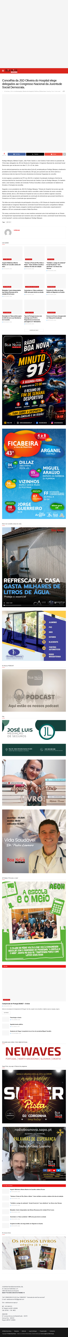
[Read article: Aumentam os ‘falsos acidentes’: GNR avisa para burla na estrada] (34, 281)
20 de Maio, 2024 (8, 91)
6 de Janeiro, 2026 (15, 1026)
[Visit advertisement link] (34, 34)
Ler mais (7, 1012)
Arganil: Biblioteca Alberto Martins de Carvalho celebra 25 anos (11, 264)
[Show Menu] (3, 70)
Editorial (24, 1331)
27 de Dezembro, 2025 (16, 1033)
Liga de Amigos (33, 1331)
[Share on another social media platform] (64, 154)
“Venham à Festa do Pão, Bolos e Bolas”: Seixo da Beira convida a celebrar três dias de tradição (34, 264)
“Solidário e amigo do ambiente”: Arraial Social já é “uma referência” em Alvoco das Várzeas (36, 1203)
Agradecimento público (16, 1024)
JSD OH (8, 222)
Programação (43, 1331)
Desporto (7, 999)
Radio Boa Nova (12, 1333)
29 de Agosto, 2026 (7, 268)
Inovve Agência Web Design (47, 1333)
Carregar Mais (34, 330)
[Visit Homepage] (11, 71)
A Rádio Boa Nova (6, 1331)
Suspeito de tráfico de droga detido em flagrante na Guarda (26, 1223)
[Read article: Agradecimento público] (5, 1026)
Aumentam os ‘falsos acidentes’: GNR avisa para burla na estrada (28, 1216)
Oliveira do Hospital (28, 91)
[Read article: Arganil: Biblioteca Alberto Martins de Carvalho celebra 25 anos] (12, 253)
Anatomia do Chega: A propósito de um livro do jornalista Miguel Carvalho (30, 1031)
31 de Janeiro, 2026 (15, 1019)
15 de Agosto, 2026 (7, 1006)
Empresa (16, 1331)
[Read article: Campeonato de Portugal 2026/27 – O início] (34, 985)
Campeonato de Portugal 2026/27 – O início (16, 1003)
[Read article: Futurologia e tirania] (5, 1019)
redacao (17, 230)
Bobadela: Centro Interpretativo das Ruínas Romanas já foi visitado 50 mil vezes (11, 292)
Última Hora (42, 91)
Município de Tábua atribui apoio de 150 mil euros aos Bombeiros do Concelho (12, 317)
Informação (18, 91)
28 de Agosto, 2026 (7, 296)
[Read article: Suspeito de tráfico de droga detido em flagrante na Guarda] (56, 281)
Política (36, 91)
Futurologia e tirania (15, 1017)
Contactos (52, 1331)
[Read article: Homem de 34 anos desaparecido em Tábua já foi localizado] (56, 307)
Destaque (29, 259)
